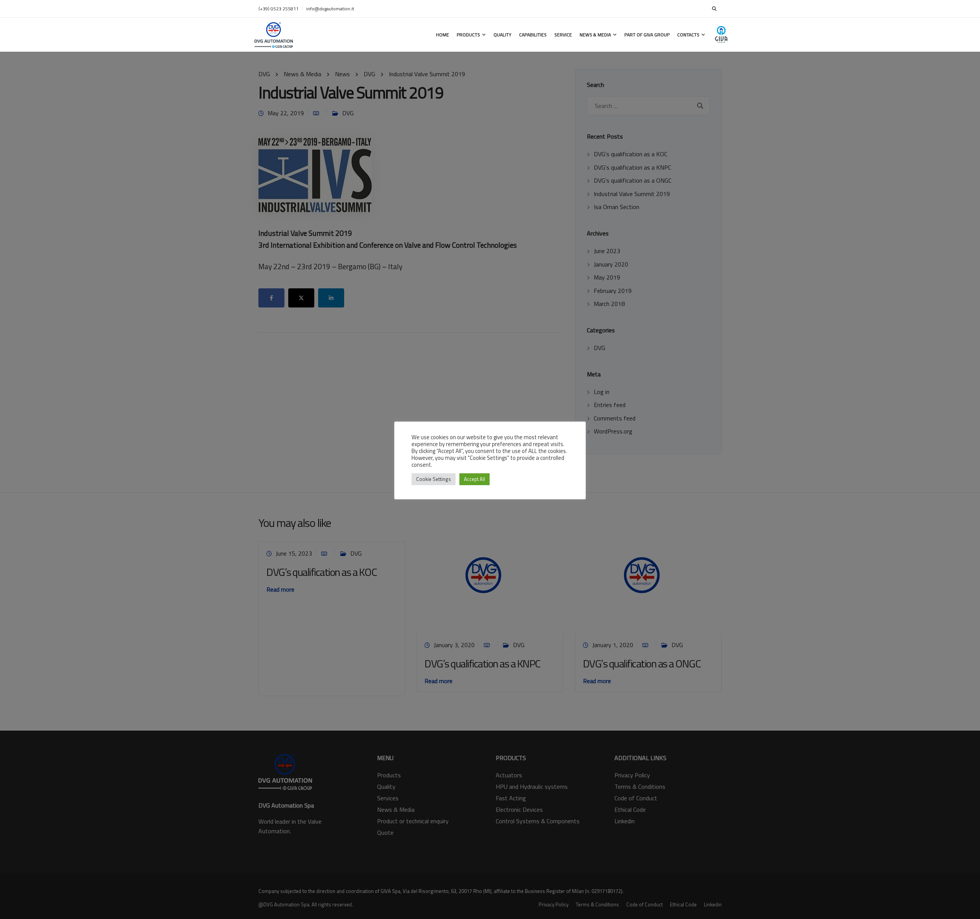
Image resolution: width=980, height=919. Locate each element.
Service (563, 34)
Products (468, 34)
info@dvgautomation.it (330, 8)
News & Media (595, 34)
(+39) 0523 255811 (278, 8)
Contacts (688, 34)
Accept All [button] (474, 479)
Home (442, 34)
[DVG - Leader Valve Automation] (274, 34)
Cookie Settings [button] (433, 479)
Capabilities (533, 34)
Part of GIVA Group (647, 34)
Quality (502, 34)
